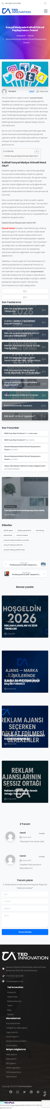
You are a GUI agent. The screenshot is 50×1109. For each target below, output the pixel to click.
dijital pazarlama (24, 530)
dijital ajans (8, 530)
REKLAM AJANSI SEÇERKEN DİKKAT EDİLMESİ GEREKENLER (24, 737)
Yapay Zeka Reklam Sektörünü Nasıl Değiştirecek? (25, 466)
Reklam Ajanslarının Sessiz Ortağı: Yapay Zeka (20, 792)
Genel (30, 35)
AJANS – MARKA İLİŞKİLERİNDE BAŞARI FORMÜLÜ (22, 682)
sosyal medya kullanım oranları (16, 540)
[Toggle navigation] (45, 11)
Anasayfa (21, 35)
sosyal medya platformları (14, 550)
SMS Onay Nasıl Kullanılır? (15, 433)
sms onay (33, 433)
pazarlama (8, 535)
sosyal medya (22, 535)
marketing (40, 530)
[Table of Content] (37, 152)
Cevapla (42, 833)
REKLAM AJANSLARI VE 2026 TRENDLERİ (20, 627)
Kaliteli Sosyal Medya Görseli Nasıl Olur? (21, 156)
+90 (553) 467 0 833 (13, 3)
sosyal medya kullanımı (13, 545)
